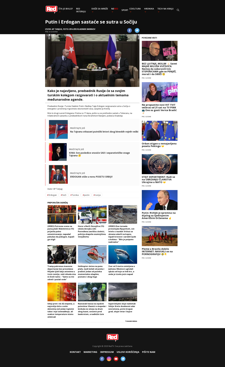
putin (86, 195)
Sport (125, 10)
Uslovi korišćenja (128, 352)
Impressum (107, 352)
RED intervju (81, 10)
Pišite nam (148, 352)
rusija (97, 195)
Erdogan (52, 195)
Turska (74, 195)
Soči (63, 195)
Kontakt (75, 352)
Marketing (90, 352)
